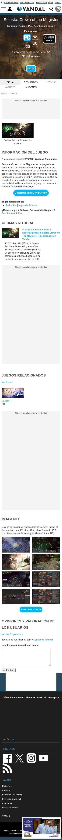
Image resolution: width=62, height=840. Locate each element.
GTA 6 (50, 3)
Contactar (6, 790)
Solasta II (6, 400)
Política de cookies (10, 808)
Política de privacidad (11, 799)
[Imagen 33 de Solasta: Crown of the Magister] (16, 596)
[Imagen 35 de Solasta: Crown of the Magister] (16, 579)
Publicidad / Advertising (12, 795)
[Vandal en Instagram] (31, 758)
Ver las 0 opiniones (12, 634)
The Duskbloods (27, 3)
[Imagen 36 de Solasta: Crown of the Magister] (46, 562)
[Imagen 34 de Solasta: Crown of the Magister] (46, 579)
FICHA (10, 82)
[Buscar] (51, 9)
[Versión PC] (27, 37)
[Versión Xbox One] (35, 37)
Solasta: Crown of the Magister (31, 19)
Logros (31, 69)
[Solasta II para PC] (13, 392)
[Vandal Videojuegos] (31, 8)
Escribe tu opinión (12, 213)
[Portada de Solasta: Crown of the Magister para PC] (18, 130)
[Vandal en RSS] (7, 768)
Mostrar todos (31, 609)
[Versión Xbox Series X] (27, 44)
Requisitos (31, 82)
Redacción (7, 786)
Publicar (10, 670)
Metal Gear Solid (11, 3)
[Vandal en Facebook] (7, 758)
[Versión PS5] (35, 44)
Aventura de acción (44, 25)
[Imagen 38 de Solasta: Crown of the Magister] (46, 545)
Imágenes (31, 87)
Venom (58, 3)
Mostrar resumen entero (31, 193)
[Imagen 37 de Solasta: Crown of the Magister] (16, 562)
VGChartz (6, 816)
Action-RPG (25, 25)
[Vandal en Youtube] (43, 758)
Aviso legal (7, 803)
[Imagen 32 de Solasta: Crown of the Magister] (46, 596)
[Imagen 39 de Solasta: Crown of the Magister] (16, 545)
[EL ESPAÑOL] (58, 9)
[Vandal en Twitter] (19, 758)
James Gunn (41, 3)
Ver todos (7, 382)
